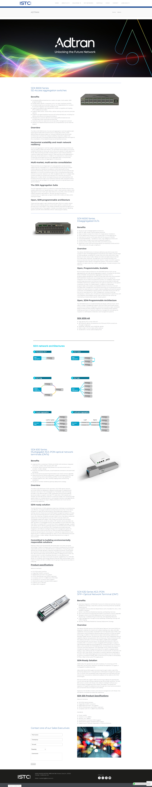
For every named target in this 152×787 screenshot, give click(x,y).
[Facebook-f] (99, 778)
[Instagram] (102, 778)
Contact (115, 3)
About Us (65, 3)
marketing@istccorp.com (46, 778)
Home (57, 3)
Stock (108, 3)
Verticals (99, 3)
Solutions (75, 3)
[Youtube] (109, 778)
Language (124, 3)
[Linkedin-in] (106, 778)
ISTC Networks (88, 3)
